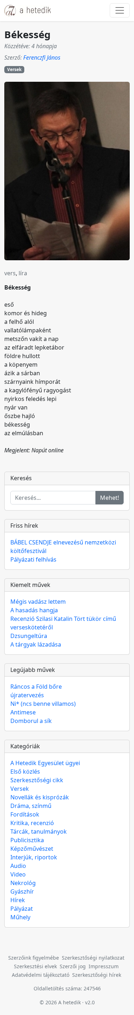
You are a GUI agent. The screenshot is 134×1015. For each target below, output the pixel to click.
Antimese (23, 712)
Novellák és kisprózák (39, 797)
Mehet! (109, 498)
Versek (14, 69)
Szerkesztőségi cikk (36, 780)
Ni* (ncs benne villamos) (43, 704)
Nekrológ (23, 883)
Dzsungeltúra (28, 636)
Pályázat (21, 909)
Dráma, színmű (30, 806)
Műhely (20, 917)
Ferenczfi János (41, 57)
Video (18, 874)
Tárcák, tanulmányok (38, 831)
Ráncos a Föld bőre (36, 686)
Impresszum (104, 966)
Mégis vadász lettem (38, 602)
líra (23, 273)
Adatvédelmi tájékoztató (40, 974)
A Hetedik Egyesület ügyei (45, 763)
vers (10, 273)
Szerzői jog (73, 966)
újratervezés (27, 695)
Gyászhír (22, 891)
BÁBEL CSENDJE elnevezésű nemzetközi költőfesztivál (63, 546)
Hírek (17, 900)
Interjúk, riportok (33, 857)
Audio (18, 866)
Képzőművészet (31, 849)
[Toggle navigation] (120, 10)
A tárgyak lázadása (35, 644)
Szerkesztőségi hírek (96, 974)
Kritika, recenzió (32, 823)
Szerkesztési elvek (35, 966)
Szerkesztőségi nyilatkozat (93, 957)
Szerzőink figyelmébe (33, 957)
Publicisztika (27, 840)
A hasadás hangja (34, 610)
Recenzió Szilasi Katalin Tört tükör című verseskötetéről (63, 623)
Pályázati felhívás (33, 559)
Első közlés (25, 771)
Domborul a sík (31, 721)
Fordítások (24, 814)
